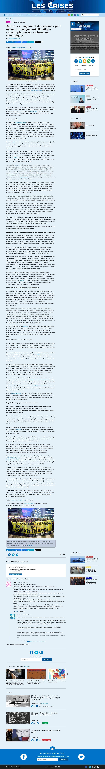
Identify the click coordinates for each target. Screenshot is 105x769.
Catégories (20, 15)
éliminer (18, 429)
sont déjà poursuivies (39, 386)
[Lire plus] (30, 545)
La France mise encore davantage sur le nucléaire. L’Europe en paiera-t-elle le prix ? (92, 89)
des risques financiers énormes (40, 380)
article (13, 142)
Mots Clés (29, 15)
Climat (11, 18)
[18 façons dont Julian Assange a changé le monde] (18, 735)
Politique (88, 106)
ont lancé (25, 326)
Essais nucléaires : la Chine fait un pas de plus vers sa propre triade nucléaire (92, 560)
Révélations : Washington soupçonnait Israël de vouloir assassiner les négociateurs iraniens (92, 581)
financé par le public (12, 460)
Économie (88, 567)
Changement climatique (14, 38)
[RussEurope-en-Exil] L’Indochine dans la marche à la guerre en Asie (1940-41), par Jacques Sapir (45, 698)
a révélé (38, 355)
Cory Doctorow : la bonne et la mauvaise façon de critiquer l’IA (92, 99)
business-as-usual (20, 122)
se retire (22, 280)
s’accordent (33, 111)
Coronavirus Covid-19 (91, 135)
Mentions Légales (49, 766)
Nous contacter (10, 766)
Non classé (89, 577)
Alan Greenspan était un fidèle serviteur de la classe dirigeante (92, 110)
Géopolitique (46, 740)
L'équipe (18, 766)
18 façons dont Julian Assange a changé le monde (46, 731)
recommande (24, 177)
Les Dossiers (10, 15)
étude (16, 157)
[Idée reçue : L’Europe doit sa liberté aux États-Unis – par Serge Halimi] (18, 718)
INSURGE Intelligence (13, 458)
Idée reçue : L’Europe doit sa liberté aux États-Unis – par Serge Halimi (44, 714)
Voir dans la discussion (15, 574)
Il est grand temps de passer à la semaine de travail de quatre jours (91, 570)
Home (7, 18)
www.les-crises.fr (29, 503)
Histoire (45, 723)
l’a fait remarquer (16, 393)
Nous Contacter (40, 15)
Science (88, 96)
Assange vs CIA (89, 125)
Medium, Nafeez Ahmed (18, 47)
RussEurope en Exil (48, 706)
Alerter (23, 611)
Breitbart (17, 165)
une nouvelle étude (36, 90)
